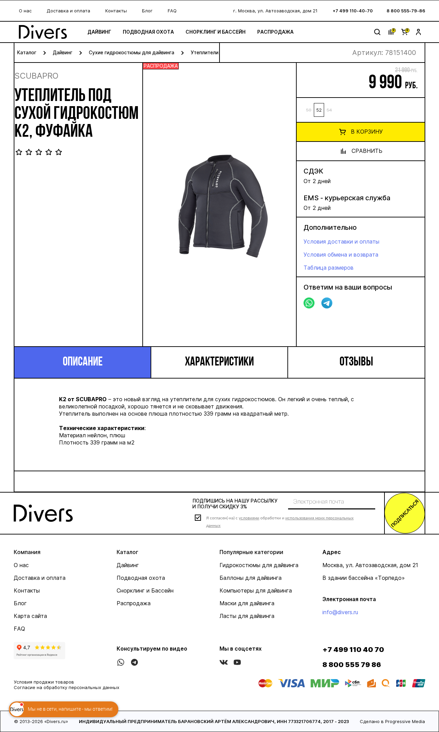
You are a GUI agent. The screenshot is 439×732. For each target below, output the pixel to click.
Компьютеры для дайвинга (256, 590)
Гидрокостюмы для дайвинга (259, 565)
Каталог (26, 52)
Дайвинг (99, 32)
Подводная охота (148, 32)
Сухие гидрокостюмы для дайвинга (131, 52)
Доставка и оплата (68, 10)
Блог (147, 10)
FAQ (172, 10)
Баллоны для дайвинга (251, 577)
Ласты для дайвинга (247, 615)
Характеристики (219, 362)
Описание (83, 362)
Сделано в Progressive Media (392, 721)
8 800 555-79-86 (406, 10)
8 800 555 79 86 (351, 665)
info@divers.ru (340, 612)
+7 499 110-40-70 (353, 10)
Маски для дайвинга (247, 603)
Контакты (116, 10)
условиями (249, 517)
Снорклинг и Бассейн (216, 32)
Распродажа (275, 32)
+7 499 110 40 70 (353, 649)
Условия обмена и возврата (341, 254)
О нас (25, 10)
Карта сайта (30, 615)
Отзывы (356, 362)
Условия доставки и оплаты (341, 241)
